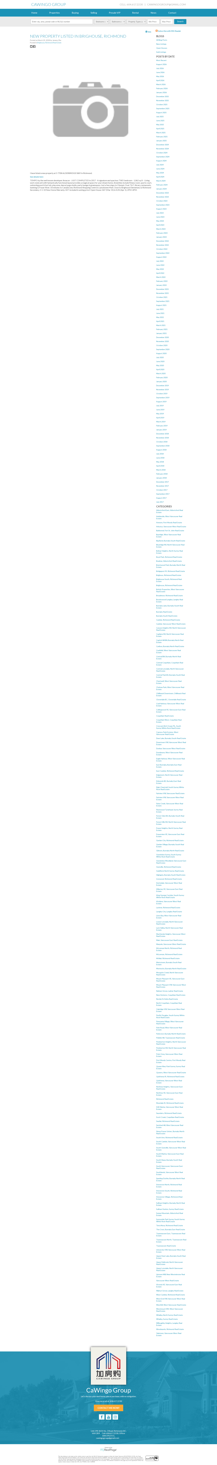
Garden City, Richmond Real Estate (170, 840)
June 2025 (160, 120)
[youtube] (108, 1417)
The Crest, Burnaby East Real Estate (170, 1229)
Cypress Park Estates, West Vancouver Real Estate (167, 733)
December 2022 (162, 241)
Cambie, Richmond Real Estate (168, 620)
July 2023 (160, 213)
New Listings (161, 44)
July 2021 (160, 309)
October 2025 (161, 104)
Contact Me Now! (108, 1408)
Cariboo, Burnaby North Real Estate (170, 646)
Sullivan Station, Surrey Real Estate (170, 1209)
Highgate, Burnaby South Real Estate (170, 875)
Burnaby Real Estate (164, 612)
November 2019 (162, 389)
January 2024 (161, 189)
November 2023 (162, 197)
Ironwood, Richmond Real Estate (169, 879)
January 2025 (161, 141)
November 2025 (162, 100)
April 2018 (160, 466)
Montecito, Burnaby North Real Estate (171, 968)
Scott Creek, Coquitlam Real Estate (170, 1117)
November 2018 (162, 438)
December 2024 (162, 145)
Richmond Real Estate (164, 1099)
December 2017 (162, 482)
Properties (54, 12)
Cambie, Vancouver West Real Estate (170, 624)
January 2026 (161, 92)
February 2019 (162, 426)
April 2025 (160, 128)
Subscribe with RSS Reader (169, 31)
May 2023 (160, 221)
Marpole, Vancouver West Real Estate (171, 944)
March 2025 (161, 132)
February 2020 (162, 377)
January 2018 (161, 478)
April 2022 (160, 273)
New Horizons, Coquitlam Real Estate (170, 995)
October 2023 (161, 201)
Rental (135, 12)
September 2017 (162, 494)
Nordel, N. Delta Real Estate (167, 999)
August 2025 (161, 112)
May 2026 (160, 76)
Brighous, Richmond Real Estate (168, 575)
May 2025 (160, 124)
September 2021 (162, 301)
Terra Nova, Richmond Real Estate (169, 1225)
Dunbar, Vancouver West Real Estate (170, 748)
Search (180, 21)
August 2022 (161, 257)
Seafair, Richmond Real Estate (167, 1121)
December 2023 (162, 193)
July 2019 (160, 405)
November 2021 (162, 293)
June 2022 (160, 265)
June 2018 (160, 458)
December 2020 (162, 337)
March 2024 (161, 181)
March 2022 (161, 277)
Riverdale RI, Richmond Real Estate (170, 1103)
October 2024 (161, 153)
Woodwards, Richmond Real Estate (170, 1329)
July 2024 (160, 165)
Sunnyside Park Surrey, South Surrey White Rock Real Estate (170, 1220)
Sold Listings (161, 52)
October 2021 (161, 297)
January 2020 (161, 381)
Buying (75, 12)
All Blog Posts (161, 40)
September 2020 (162, 349)
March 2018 (161, 470)
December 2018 (162, 434)
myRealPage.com (108, 1450)
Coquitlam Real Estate (165, 716)
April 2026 (160, 80)
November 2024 (162, 149)
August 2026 (161, 64)
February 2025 (162, 136)
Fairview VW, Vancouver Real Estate (170, 793)
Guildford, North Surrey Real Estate (170, 871)
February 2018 (162, 474)
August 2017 (161, 498)
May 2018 (160, 462)
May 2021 (160, 317)
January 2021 (161, 333)
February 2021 (162, 329)
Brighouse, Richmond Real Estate (169, 585)
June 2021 (160, 313)
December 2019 (162, 385)
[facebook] (101, 1417)
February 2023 (162, 233)
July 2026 (160, 68)
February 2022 (162, 281)
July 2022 (160, 261)
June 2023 (160, 217)
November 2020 (162, 341)
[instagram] (115, 1417)
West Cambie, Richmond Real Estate (170, 1295)
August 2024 (161, 161)
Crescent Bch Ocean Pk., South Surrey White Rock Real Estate (168, 727)
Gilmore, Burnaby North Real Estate (170, 850)
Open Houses (161, 48)
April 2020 (160, 369)
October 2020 (161, 345)
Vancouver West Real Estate (167, 1280)
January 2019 (161, 430)
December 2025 (162, 96)
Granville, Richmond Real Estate (168, 867)
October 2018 (161, 442)
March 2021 (161, 325)
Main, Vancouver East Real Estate (169, 940)
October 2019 (161, 393)
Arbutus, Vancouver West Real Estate (171, 526)
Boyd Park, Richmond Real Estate (169, 557)
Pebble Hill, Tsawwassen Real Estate (170, 1038)
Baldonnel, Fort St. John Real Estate (170, 530)
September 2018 (162, 446)
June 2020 (160, 361)
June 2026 (160, 72)
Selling (94, 12)
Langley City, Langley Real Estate (169, 911)
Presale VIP (114, 12)
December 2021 (162, 289)
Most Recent (161, 60)
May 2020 (160, 365)
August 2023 (161, 209)
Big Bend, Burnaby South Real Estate (170, 541)
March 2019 (161, 422)
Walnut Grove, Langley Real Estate (169, 1291)
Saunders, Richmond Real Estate (169, 1113)
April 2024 (160, 177)
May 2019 (160, 414)
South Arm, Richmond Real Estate (169, 1137)
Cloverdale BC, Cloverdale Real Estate (171, 699)
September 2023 (162, 205)
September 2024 (162, 157)
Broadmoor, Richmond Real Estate (169, 595)
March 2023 (161, 229)
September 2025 (162, 108)
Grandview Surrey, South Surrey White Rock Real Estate (168, 856)
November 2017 (162, 486)
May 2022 (160, 269)
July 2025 (160, 116)
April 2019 (160, 418)
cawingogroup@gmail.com (166, 4)
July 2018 (160, 454)
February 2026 (162, 88)
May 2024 (160, 173)
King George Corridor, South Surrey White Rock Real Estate (170, 896)
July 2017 (160, 502)
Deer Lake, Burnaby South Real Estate (171, 738)
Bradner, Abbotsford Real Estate (169, 561)
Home (34, 12)
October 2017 (161, 490)
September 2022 (162, 253)
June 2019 (160, 409)
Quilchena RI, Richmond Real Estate (170, 1076)
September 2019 (162, 397)
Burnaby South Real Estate (166, 616)
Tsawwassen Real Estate (166, 1246)
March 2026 (161, 84)
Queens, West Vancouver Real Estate (171, 1072)
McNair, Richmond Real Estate (168, 958)
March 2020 (161, 373)
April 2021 (160, 321)
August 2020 (161, 353)
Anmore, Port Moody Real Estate (169, 522)
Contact (172, 12)
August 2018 (161, 450)
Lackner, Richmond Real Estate (168, 907)
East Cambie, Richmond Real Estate (170, 771)
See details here (36, 177)
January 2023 (161, 237)
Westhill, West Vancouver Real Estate (171, 1305)
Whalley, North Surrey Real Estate (169, 1315)
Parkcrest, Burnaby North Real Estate (171, 1034)
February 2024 (162, 185)
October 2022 (161, 249)
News (153, 12)
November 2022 (162, 245)
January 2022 (161, 285)
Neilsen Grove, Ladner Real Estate (169, 991)
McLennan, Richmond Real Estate (169, 954)
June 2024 (160, 169)
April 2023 (160, 225)
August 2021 (161, 305)
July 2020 (160, 357)
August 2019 (161, 401)
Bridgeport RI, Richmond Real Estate (170, 571)
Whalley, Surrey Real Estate (167, 1319)
